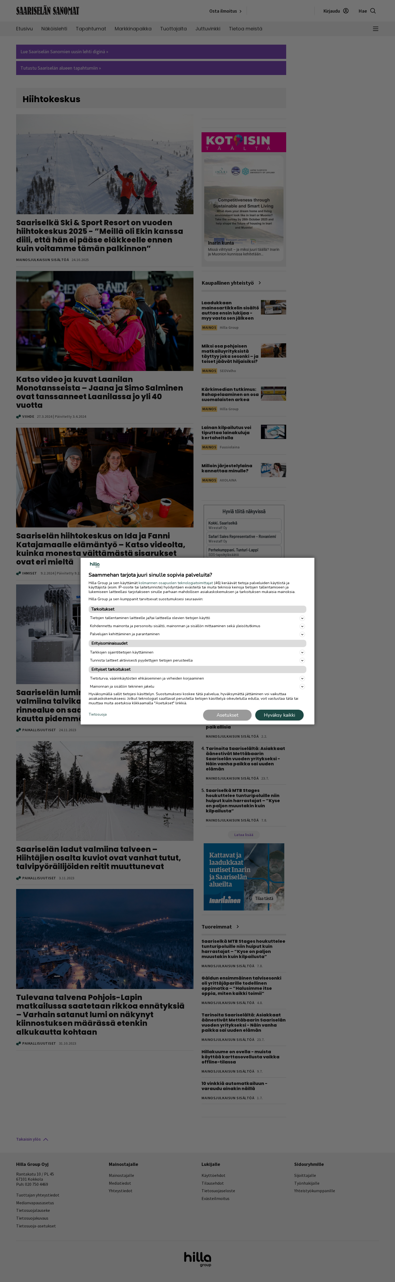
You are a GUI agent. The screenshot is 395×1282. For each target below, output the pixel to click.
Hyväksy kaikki (279, 715)
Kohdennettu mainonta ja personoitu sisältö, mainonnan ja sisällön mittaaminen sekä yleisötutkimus (175, 625)
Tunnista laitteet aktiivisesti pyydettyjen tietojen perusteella (141, 660)
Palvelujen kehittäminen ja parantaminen (125, 634)
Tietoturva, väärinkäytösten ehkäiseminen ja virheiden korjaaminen (147, 678)
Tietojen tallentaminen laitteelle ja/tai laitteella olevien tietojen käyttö (150, 617)
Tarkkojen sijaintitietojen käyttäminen (121, 652)
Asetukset (227, 715)
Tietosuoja (98, 714)
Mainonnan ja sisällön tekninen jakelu (122, 686)
